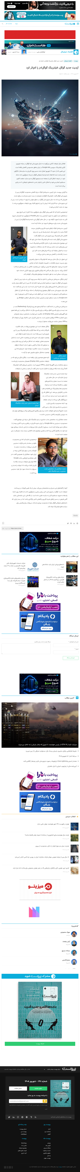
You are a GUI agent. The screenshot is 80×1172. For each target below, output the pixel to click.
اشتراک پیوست (40, 1044)
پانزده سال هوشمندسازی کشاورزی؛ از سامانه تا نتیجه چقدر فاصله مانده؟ (47, 835)
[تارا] (40, 601)
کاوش (49, 1134)
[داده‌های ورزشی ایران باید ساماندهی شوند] (71, 572)
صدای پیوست (23, 1129)
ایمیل (77, 649)
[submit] (45, 1101)
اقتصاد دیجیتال (67, 51)
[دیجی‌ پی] (40, 5)
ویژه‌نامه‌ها (24, 1143)
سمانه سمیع (66, 951)
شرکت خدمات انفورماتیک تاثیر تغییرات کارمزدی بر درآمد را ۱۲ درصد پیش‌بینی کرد (14, 565)
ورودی (49, 1143)
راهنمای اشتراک (23, 1148)
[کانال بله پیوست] (40, 15)
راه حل (49, 1156)
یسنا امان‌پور (13, 52)
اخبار (49, 1129)
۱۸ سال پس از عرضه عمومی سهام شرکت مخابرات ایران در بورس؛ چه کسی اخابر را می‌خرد (42, 857)
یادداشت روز (48, 1132)
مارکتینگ (75, 516)
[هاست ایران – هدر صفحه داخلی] (40, 44)
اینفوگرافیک (24, 1134)
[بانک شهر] (40, 34)
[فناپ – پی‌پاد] (40, 622)
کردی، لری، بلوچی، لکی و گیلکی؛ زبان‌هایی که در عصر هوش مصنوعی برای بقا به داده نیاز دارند (41, 868)
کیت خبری (24, 1153)
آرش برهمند (66, 941)
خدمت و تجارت (47, 1151)
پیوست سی (24, 1132)
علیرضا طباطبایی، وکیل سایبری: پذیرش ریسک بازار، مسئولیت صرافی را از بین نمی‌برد (51, 751)
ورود (16, 24)
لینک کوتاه (7, 528)
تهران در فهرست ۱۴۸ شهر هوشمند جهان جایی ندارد (53, 824)
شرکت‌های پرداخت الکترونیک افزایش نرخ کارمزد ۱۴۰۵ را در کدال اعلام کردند (54, 579)
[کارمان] (40, 912)
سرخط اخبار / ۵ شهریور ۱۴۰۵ (68, 756)
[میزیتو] (40, 890)
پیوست (76, 61)
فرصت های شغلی (22, 1151)
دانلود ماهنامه (38, 1089)
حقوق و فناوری (47, 1153)
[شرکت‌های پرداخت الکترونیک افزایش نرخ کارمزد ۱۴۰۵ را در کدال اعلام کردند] (71, 586)
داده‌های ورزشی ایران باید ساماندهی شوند (53, 565)
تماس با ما (24, 1146)
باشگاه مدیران (47, 1148)
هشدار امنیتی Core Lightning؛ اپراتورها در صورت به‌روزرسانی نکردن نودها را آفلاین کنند (50, 761)
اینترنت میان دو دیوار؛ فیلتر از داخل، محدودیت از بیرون (52, 846)
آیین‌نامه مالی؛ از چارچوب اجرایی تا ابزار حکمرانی (62, 766)
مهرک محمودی (65, 932)
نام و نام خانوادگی (74, 642)
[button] (78, 23)
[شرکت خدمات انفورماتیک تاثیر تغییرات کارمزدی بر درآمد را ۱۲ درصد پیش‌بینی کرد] (33, 572)
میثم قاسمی (66, 960)
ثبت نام (8, 24)
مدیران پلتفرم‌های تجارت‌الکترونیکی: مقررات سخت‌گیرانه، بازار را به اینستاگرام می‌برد (14, 580)
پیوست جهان (47, 1158)
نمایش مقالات (18, 1089)
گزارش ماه (48, 1146)
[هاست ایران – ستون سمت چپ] (40, 542)
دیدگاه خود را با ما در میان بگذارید (42, 642)
